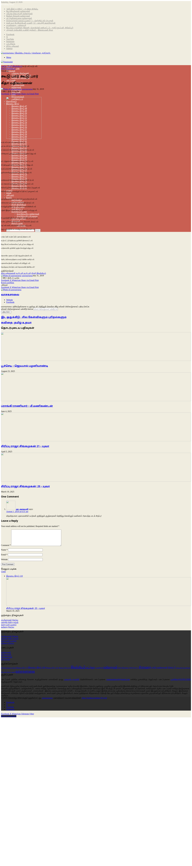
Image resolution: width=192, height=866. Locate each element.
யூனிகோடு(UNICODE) (181, 679)
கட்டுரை (90, 667)
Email (4, 554)
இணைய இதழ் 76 (19, 174)
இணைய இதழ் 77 (19, 176)
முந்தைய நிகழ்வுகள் (20, 73)
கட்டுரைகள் (6, 655)
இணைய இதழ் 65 (19, 148)
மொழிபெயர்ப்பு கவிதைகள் (28, 214)
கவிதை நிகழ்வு (7, 627)
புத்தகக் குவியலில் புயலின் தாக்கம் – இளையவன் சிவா (29, 30)
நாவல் (8, 193)
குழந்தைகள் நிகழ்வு (9, 620)
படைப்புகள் (11, 80)
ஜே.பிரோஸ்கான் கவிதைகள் (18, 11)
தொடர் (172, 667)
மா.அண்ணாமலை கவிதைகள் (19, 18)
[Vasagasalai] (7, 62)
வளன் (13, 672)
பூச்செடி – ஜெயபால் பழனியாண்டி (24, 366)
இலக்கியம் (78, 667)
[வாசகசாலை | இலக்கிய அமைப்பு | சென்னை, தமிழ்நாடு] (26, 53)
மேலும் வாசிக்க (7, 283)
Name (4, 550)
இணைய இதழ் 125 (64, 668)
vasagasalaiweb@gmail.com (118, 679)
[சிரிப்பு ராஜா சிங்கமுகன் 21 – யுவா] (96, 440)
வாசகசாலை (27, 89)
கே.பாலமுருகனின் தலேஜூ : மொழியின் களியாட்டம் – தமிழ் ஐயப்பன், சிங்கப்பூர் (39, 28)
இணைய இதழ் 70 (19, 160)
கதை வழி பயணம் (8, 625)
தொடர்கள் (5, 659)
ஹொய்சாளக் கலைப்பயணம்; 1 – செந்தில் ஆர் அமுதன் (29, 21)
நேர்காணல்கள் (17, 97)
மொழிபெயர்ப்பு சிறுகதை (27, 216)
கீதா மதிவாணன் (8, 273)
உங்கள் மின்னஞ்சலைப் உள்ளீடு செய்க (17, 309)
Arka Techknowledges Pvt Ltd (94, 698)
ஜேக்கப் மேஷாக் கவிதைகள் (18, 16)
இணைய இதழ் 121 (52, 668)
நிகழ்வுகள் (10, 71)
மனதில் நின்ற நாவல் (9, 622)
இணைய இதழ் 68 (19, 155)
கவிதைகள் (16, 87)
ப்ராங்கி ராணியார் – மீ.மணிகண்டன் (27, 406)
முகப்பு (4, 66)
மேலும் (9, 197)
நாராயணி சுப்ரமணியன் (183, 668)
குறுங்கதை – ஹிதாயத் (16, 25)
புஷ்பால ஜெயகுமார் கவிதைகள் (19, 14)
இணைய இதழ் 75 (22, 668)
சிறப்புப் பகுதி (17, 223)
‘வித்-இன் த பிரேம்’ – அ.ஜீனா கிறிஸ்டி (22, 9)
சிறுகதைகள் (6, 657)
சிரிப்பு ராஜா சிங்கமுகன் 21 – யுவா (25, 446)
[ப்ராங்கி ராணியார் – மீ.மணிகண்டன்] (96, 400)
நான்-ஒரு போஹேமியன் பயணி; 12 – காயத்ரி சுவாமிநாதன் (31, 23)
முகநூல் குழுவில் (71, 679)
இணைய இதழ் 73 (19, 167)
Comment (6, 545)
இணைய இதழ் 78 (19, 179)
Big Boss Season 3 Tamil (8, 668)
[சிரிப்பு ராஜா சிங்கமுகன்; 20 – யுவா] (96, 481)
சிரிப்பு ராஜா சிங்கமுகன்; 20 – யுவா (25, 486)
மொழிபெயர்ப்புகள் (19, 212)
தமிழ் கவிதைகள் (160, 667)
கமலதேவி (99, 668)
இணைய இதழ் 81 (19, 186)
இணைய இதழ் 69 (19, 158)
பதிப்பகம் (10, 195)
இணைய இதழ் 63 (19, 144)
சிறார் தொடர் (133, 668)
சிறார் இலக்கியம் (18, 204)
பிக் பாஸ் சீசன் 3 (6, 672)
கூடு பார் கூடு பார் (23, 273)
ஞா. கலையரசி (22, 509)
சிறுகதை (145, 667)
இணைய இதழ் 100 (37, 667)
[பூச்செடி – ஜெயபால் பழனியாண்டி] (96, 360)
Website (4, 559)
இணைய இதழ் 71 (19, 162)
